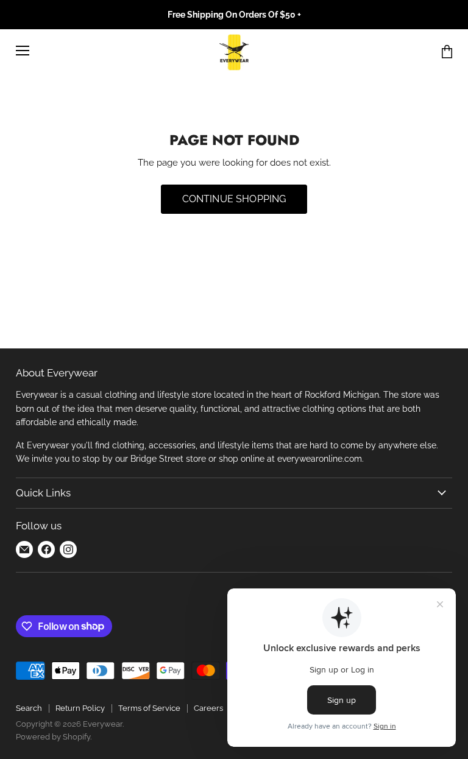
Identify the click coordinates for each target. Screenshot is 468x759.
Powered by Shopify (53, 736)
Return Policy (80, 708)
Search (29, 708)
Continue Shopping (234, 199)
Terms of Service (149, 708)
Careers (208, 708)
